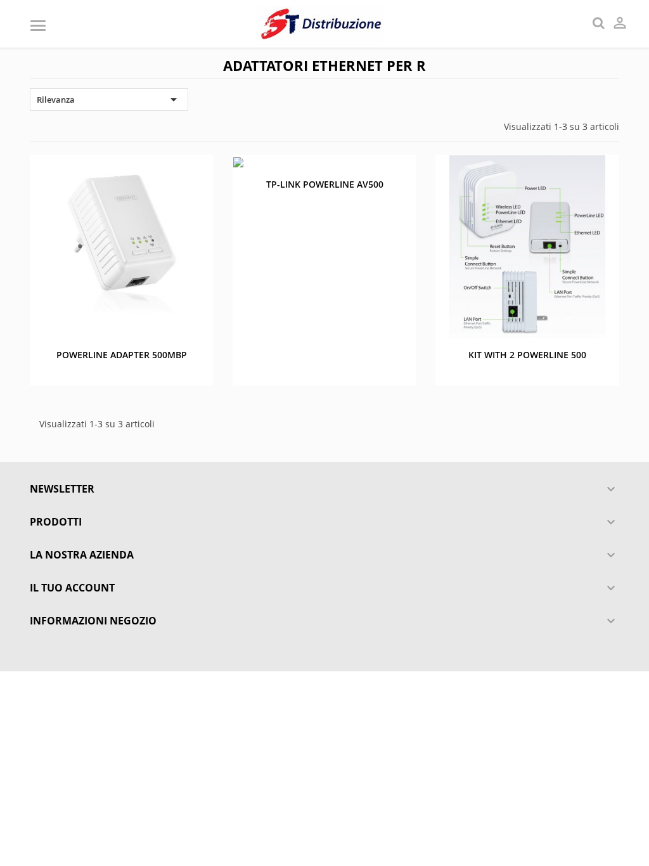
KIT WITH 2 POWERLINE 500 (527, 355)
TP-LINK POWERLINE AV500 (324, 184)
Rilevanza (109, 99)
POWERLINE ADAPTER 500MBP (121, 355)
